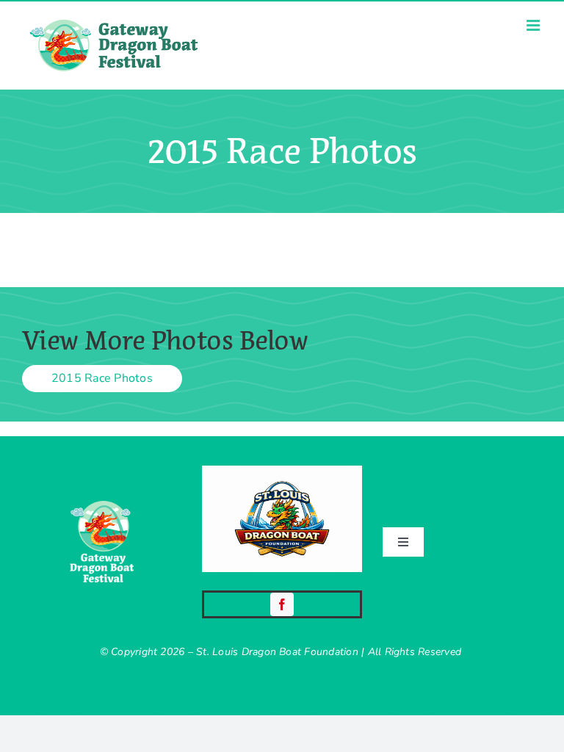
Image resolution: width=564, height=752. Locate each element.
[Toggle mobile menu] (534, 25)
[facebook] (282, 604)
